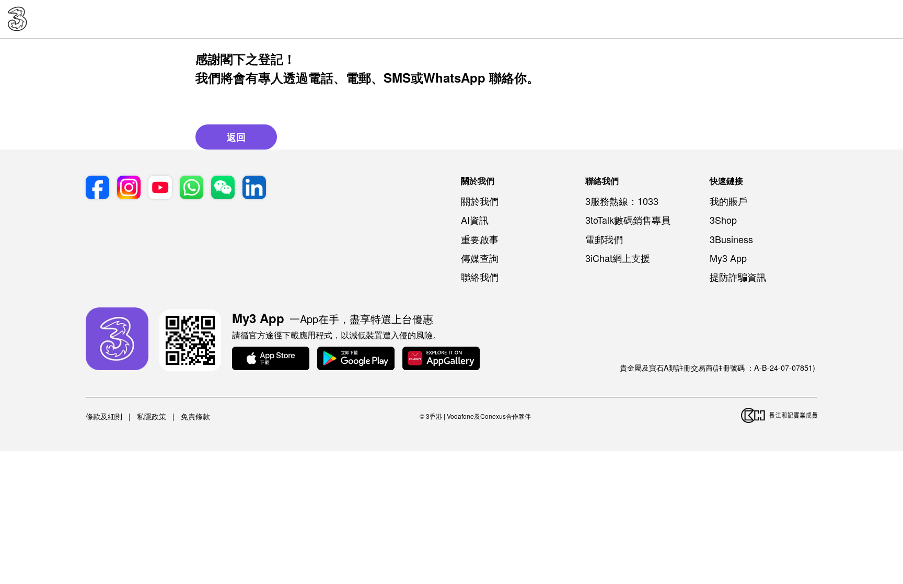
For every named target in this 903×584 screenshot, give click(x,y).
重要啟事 (480, 239)
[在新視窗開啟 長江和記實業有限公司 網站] (779, 416)
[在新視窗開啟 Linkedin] (254, 188)
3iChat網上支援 (617, 258)
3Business (731, 239)
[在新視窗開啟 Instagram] (129, 188)
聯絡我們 (480, 276)
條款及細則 (104, 416)
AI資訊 (475, 219)
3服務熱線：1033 (621, 201)
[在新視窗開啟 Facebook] (97, 188)
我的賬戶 (728, 201)
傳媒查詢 (480, 258)
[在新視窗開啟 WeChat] (223, 188)
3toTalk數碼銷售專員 (627, 219)
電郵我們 (604, 239)
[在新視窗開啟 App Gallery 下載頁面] (441, 359)
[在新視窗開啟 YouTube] (160, 188)
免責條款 (195, 416)
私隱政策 (151, 416)
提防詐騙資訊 (738, 276)
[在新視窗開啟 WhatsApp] (191, 188)
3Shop (723, 219)
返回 (236, 137)
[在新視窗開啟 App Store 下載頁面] (270, 359)
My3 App (728, 258)
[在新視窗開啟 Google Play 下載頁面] (356, 359)
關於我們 (480, 201)
